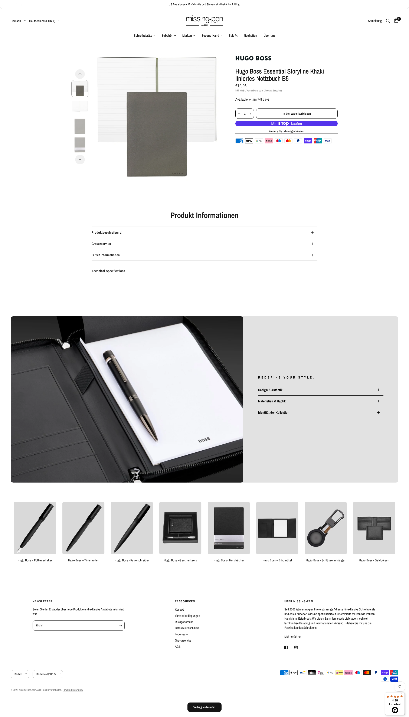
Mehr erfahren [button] (293, 636)
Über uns (269, 35)
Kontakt (179, 609)
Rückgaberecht (184, 622)
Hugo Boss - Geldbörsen (374, 560)
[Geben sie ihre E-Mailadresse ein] (120, 625)
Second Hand (210, 35)
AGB (177, 646)
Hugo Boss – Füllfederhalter (35, 560)
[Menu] (402, 694)
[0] (395, 21)
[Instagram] (299, 647)
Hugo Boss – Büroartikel (277, 560)
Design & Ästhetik (270, 389)
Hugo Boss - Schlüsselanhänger (325, 560)
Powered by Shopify (73, 690)
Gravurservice (101, 243)
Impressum (181, 634)
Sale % (233, 35)
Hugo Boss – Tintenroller (83, 560)
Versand (250, 90)
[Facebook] (289, 647)
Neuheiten (250, 35)
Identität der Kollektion (273, 412)
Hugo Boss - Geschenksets (180, 560)
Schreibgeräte (143, 35)
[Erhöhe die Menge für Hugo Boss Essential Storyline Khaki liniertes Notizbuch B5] (250, 114)
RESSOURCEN (185, 601)
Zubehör (167, 35)
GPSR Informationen (106, 255)
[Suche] (388, 21)
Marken (187, 35)
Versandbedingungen (187, 615)
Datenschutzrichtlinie (187, 628)
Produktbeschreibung (106, 232)
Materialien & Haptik (272, 401)
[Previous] (80, 74)
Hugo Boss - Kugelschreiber (132, 560)
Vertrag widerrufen (204, 707)
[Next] (80, 159)
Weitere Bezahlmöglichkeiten (286, 131)
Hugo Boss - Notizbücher (228, 560)
